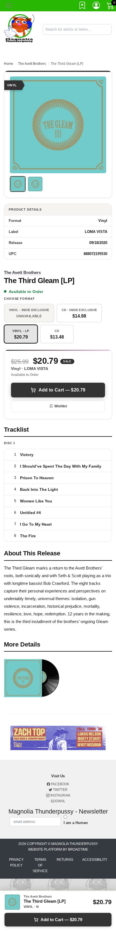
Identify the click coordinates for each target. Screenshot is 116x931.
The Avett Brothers (32, 64)
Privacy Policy (16, 862)
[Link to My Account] (97, 6)
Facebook (59, 784)
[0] (110, 7)
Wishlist (60, 406)
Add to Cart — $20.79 (62, 390)
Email (59, 801)
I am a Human (76, 823)
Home (8, 64)
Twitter (60, 790)
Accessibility (94, 860)
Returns (65, 860)
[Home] (19, 29)
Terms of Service (40, 865)
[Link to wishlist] (82, 6)
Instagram (60, 795)
